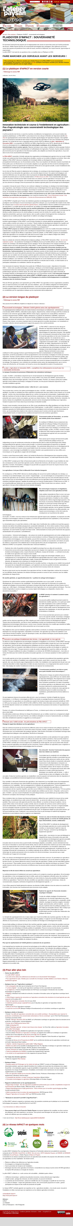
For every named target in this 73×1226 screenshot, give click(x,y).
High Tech (37, 1034)
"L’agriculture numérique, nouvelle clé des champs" (20, 1036)
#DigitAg (8, 993)
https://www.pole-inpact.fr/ (10, 1195)
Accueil (5, 34)
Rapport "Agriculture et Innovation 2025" (17, 1094)
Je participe (29, 26)
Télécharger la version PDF (11, 71)
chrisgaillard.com (46, 1211)
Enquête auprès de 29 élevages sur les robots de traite (21, 1064)
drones (29, 1034)
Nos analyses (57, 26)
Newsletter (65, 1)
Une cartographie (11, 986)
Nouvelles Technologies (13, 1029)
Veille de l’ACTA (10, 1006)
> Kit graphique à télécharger (11, 1213)
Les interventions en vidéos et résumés (15, 1107)
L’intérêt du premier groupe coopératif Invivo (18, 1003)
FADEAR (59, 1153)
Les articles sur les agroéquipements (16, 1053)
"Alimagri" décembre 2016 (18, 1019)
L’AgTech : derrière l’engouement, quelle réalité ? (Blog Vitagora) (24, 1044)
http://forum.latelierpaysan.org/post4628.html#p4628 (30, 1118)
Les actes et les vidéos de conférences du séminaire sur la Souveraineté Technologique (31, 976)
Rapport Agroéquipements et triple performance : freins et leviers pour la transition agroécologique (34, 1088)
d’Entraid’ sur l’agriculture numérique (26, 1032)
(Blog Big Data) (16, 1030)
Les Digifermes (10, 989)
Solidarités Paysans (49, 1153)
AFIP (42, 1153)
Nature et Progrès (35, 1155)
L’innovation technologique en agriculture (17, 1079)
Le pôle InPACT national (13, 975)
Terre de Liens (36, 1153)
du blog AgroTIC (14, 1025)
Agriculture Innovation (62, 1027)
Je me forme (7, 26)
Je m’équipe (18, 26)
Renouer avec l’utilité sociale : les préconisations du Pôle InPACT (25, 722)
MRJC (29, 1153)
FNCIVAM (15, 1153)
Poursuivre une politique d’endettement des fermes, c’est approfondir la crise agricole (32, 639)
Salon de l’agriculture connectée (15, 1001)
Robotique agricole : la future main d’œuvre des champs (26, 1027)
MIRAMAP (67, 1153)
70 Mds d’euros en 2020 (41, 176)
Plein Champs (21, 1058)
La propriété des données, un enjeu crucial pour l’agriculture (23, 1077)
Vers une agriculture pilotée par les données (18, 1073)
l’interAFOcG (21, 1153)
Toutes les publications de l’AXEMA (16, 1051)
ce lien (34, 62)
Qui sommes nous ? (43, 26)
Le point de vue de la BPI (13, 1008)
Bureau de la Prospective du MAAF (23, 1040)
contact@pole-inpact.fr (9, 1193)
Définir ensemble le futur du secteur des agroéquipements (22, 1092)
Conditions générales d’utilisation (28, 1211)
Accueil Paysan (14, 1155)
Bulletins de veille (11, 1045)
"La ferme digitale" (11, 988)
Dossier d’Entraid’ (11, 1049)
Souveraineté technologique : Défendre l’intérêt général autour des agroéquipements (31, 307)
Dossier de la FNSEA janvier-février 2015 (17, 1023)
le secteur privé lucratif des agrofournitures (26, 204)
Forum (56, 1)
